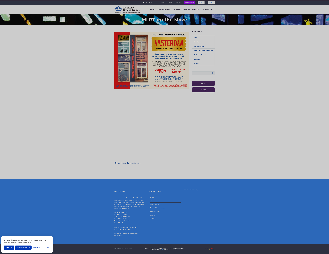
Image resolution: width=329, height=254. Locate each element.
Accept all (9, 248)
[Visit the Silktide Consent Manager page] (48, 248)
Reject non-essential (23, 248)
